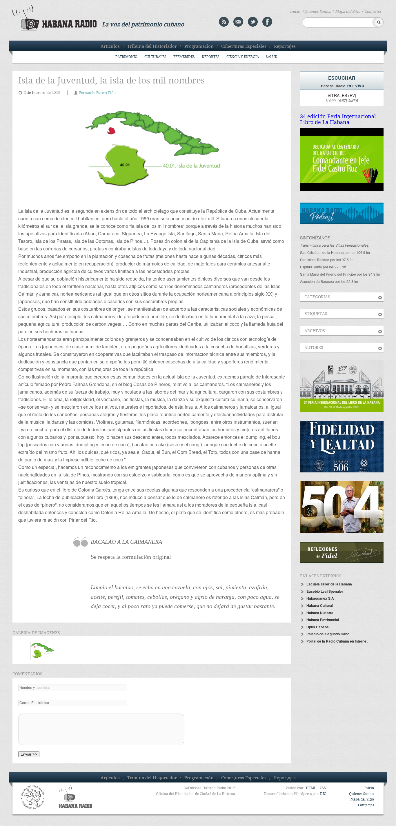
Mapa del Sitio (347, 12)
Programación (199, 46)
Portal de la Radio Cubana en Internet (337, 641)
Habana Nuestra (319, 612)
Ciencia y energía (242, 57)
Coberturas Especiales (243, 46)
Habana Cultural (319, 605)
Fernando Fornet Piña (97, 93)
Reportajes (285, 46)
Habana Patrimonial (322, 619)
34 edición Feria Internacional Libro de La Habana (338, 119)
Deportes (210, 57)
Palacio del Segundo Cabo (327, 633)
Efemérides (184, 57)
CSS (323, 788)
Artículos (110, 46)
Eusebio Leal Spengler (324, 591)
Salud (271, 57)
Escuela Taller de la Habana (329, 584)
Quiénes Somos (317, 12)
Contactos (373, 12)
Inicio (295, 12)
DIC (323, 794)
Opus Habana (317, 626)
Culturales (155, 57)
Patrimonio (126, 57)
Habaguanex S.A (320, 598)
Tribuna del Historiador (152, 46)
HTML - (312, 788)
